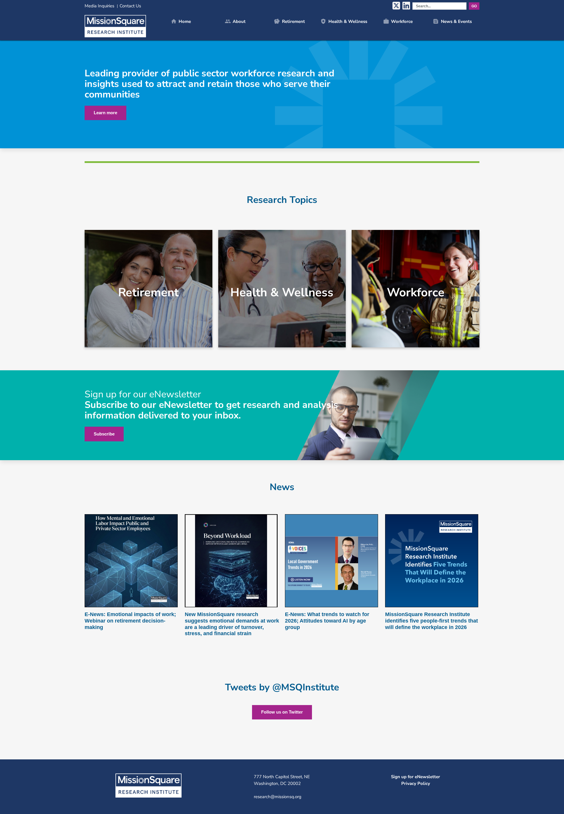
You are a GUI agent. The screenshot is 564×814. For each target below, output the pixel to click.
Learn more (105, 112)
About (235, 21)
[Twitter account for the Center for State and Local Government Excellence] (396, 6)
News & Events (452, 21)
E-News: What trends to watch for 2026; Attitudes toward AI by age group (327, 620)
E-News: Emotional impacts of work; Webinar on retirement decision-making (130, 620)
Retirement (289, 21)
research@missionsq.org (277, 797)
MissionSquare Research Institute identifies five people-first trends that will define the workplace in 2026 (431, 620)
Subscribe (104, 433)
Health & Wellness (343, 21)
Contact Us (130, 6)
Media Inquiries (99, 6)
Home (181, 21)
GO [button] (474, 6)
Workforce (398, 21)
